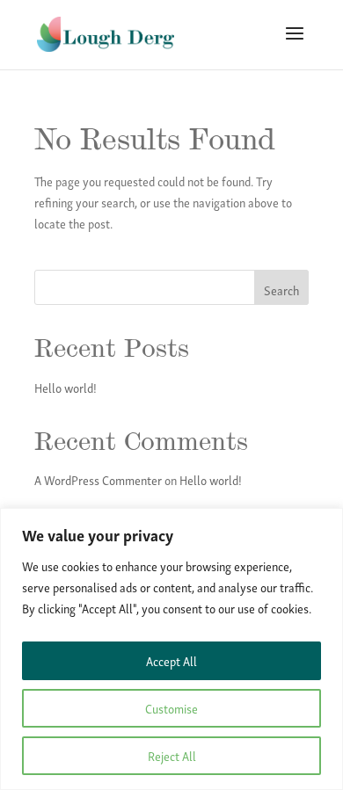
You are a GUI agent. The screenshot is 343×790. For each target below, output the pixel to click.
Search (281, 289)
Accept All (171, 660)
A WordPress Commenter (98, 479)
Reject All (172, 755)
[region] (171, 649)
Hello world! (65, 387)
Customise (171, 708)
